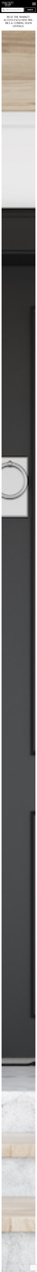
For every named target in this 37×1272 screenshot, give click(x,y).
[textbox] (14, 10)
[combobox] (12, 10)
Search (30, 10)
